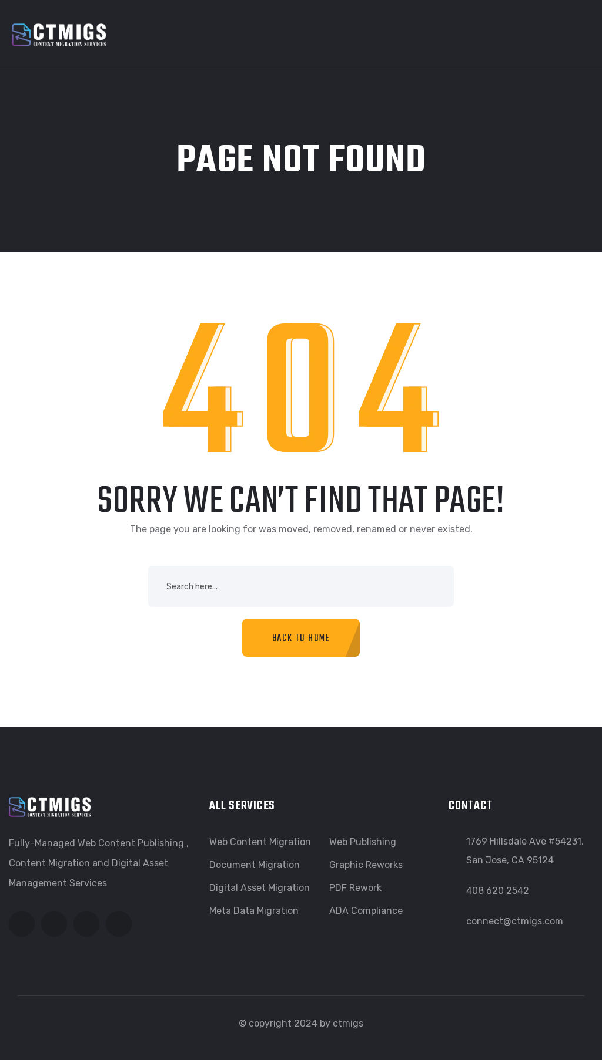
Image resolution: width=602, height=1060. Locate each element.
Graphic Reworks (366, 864)
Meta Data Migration (254, 910)
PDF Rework (355, 887)
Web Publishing (362, 842)
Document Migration (254, 864)
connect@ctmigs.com (514, 921)
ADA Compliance (366, 910)
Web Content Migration (260, 842)
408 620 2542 (497, 890)
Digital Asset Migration (259, 887)
